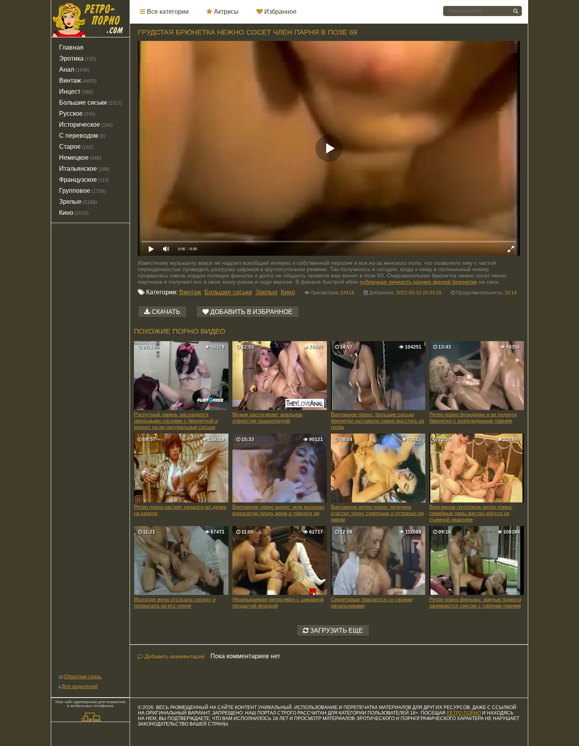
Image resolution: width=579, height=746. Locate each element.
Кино (288, 292)
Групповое (82, 190)
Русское (77, 113)
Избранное (280, 11)
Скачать (166, 311)
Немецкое (80, 157)
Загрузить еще (335, 630)
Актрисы (225, 11)
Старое (76, 146)
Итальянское (84, 168)
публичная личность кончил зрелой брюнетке (418, 282)
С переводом (82, 135)
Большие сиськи (228, 292)
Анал (74, 69)
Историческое (86, 124)
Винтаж (190, 292)
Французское (84, 179)
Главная (71, 47)
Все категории (167, 11)
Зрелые (266, 292)
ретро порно (464, 713)
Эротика (77, 58)
